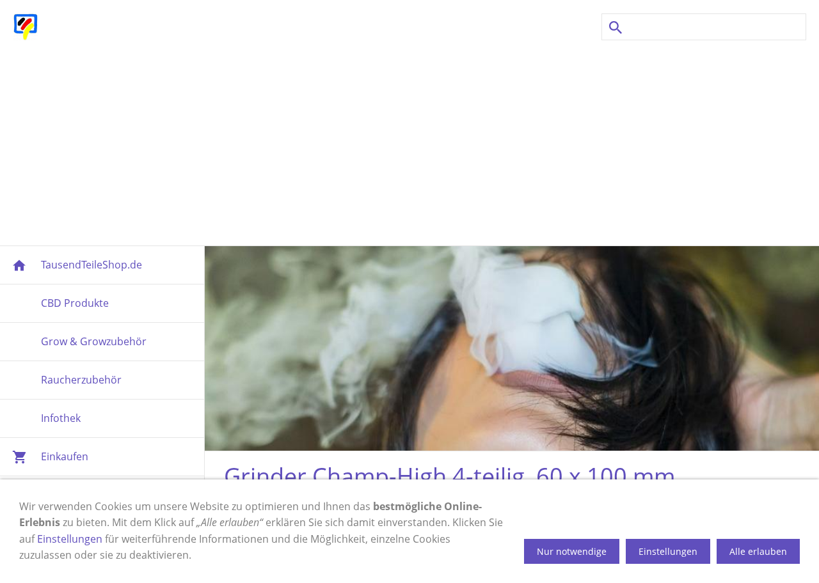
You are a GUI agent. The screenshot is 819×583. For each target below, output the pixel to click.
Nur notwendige (572, 551)
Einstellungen (69, 539)
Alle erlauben (758, 551)
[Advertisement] (409, 143)
